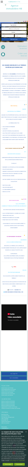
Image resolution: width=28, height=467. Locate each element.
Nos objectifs (14, 373)
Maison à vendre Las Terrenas (8, 401)
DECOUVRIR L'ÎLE (4, 420)
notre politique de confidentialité (17, 460)
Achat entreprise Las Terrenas (8, 393)
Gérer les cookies (5, 423)
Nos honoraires (14, 378)
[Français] (24, 21)
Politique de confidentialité (7, 417)
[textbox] (14, 28)
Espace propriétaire (5, 421)
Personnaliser (19, 464)
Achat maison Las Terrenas (7, 387)
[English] (25, 21)
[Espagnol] (27, 21)
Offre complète (4, 418)
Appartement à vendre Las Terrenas (9, 406)
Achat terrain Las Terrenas (7, 392)
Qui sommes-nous (5, 415)
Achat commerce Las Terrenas (8, 390)
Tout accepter (8, 464)
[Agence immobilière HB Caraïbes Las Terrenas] (14, 14)
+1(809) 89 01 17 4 (14, 2)
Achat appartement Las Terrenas (8, 389)
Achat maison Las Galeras (7, 395)
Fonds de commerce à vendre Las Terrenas (10, 408)
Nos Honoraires (4, 414)
